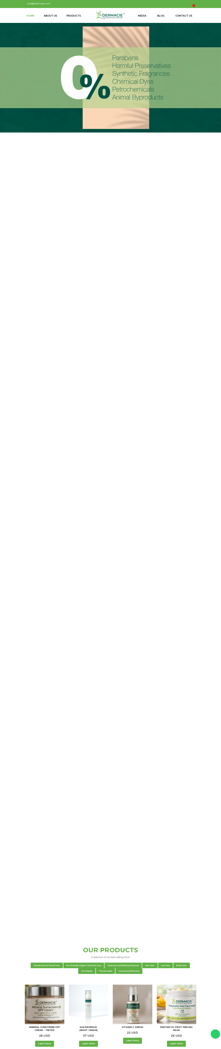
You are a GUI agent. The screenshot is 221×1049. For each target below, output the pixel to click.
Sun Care (165, 965)
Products (73, 15)
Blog (160, 15)
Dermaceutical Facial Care (47, 965)
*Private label (105, 971)
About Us (50, 15)
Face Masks (86, 971)
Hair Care (150, 965)
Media (142, 15)
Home (30, 15)
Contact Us (184, 15)
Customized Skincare (128, 971)
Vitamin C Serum (132, 1027)
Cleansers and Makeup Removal (123, 965)
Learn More (44, 1043)
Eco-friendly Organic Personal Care (83, 965)
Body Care (181, 965)
